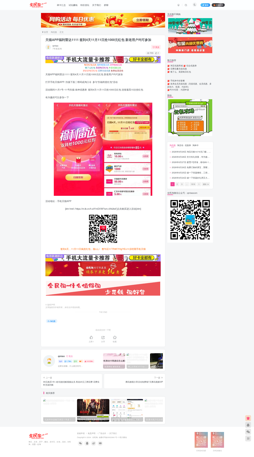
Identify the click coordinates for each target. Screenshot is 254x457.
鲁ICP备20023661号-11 (110, 437)
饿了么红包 (90, 67)
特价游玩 (84, 4)
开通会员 (219, 5)
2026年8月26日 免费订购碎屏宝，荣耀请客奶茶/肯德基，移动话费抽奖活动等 (207, 167)
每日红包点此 (90, 64)
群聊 (106, 4)
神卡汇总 (61, 4)
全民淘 (95, 437)
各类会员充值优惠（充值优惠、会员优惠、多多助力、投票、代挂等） (189, 85)
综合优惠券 (191, 65)
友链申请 (81, 433)
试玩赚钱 (73, 4)
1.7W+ (69, 361)
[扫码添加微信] (248, 432)
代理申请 (185, 89)
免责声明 (91, 433)
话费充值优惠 (104, 70)
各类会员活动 (117, 70)
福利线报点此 (103, 64)
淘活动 (180, 145)
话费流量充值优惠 (178, 68)
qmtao (55, 45)
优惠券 (188, 145)
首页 (45, 31)
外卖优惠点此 (115, 67)
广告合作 (102, 433)
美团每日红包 (102, 67)
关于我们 (96, 4)
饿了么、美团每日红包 (180, 71)
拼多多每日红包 (90, 70)
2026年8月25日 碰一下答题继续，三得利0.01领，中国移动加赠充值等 (204, 172)
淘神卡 (195, 145)
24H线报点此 (116, 64)
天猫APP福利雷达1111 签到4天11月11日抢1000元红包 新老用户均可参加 (98, 39)
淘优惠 (54, 31)
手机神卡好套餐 (177, 80)
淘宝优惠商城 (176, 65)
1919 (193, 184)
